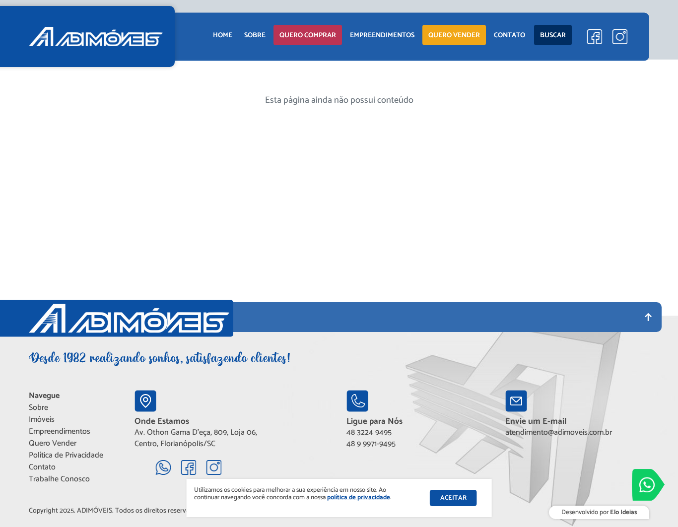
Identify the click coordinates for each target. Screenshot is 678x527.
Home (222, 35)
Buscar (553, 35)
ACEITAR (453, 498)
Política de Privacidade (66, 455)
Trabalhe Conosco (59, 479)
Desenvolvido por (599, 512)
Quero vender (454, 35)
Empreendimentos (59, 431)
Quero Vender (52, 443)
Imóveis (42, 419)
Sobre (255, 35)
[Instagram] (619, 36)
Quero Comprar (307, 35)
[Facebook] (594, 36)
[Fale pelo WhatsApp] (648, 485)
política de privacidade (358, 497)
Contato (509, 35)
